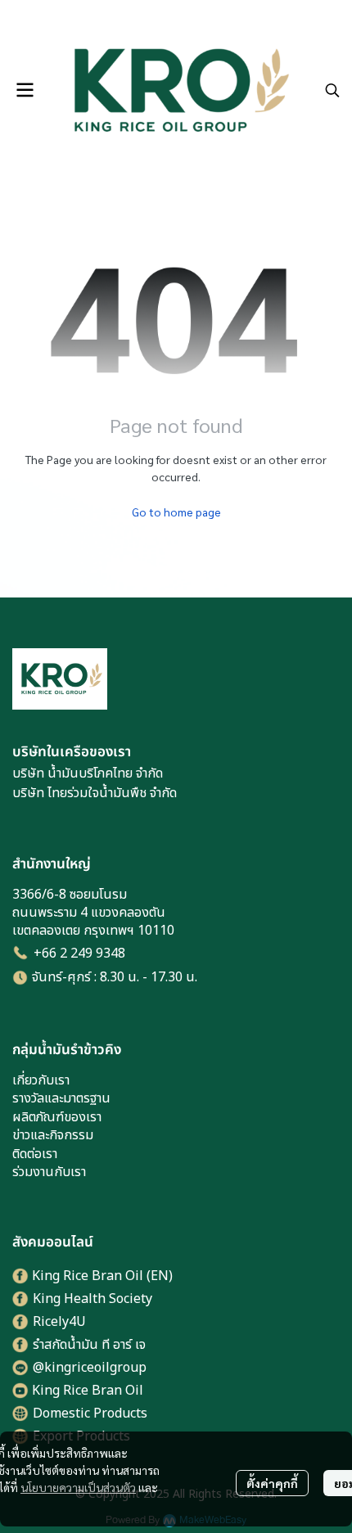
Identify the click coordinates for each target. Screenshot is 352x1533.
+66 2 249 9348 (79, 953)
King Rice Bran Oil (87, 1390)
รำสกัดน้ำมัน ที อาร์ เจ (89, 1345)
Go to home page (176, 511)
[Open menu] (24, 90)
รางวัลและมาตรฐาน (61, 1098)
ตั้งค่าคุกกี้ (272, 1483)
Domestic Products (90, 1413)
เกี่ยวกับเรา (41, 1080)
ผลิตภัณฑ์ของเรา (57, 1117)
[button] (332, 90)
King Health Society (92, 1299)
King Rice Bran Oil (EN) (102, 1276)
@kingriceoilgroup (90, 1367)
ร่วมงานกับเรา (49, 1172)
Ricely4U (59, 1322)
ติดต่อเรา (34, 1154)
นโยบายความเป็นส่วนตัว (78, 1487)
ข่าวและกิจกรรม (52, 1135)
